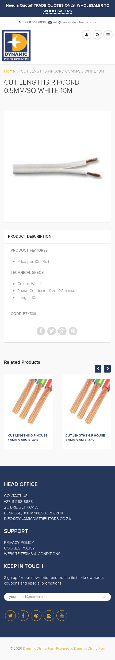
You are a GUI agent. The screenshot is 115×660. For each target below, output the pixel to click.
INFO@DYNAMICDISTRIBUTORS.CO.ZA (37, 518)
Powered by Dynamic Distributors (80, 648)
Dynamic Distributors (38, 648)
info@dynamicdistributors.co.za (74, 22)
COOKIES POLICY (19, 548)
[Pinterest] (36, 615)
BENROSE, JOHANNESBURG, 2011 (33, 513)
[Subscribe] (104, 597)
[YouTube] (61, 615)
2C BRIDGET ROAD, (21, 507)
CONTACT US (16, 495)
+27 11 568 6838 (34, 22)
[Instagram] (49, 615)
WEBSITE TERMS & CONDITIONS (32, 553)
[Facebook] (23, 615)
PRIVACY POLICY (19, 542)
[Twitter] (10, 615)
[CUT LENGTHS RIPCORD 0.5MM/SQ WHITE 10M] (57, 165)
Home (9, 71)
